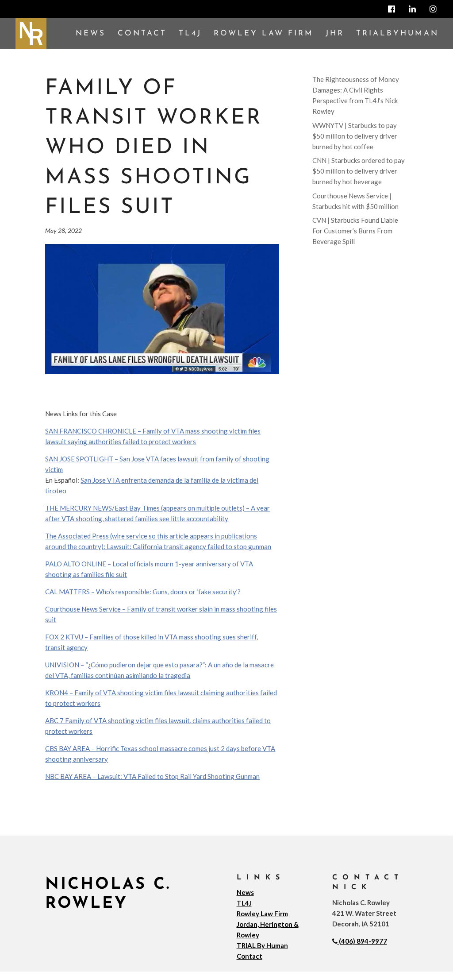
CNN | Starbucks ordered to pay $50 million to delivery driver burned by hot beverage (358, 171)
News (91, 34)
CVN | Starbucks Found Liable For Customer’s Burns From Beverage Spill (355, 230)
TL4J (190, 34)
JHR (335, 34)
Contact (142, 34)
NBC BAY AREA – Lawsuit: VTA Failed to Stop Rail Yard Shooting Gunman (152, 776)
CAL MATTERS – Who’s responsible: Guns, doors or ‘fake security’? (143, 592)
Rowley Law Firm (264, 34)
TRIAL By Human (262, 945)
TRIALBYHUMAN (397, 34)
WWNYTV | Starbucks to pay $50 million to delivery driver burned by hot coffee (354, 136)
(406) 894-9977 (363, 941)
